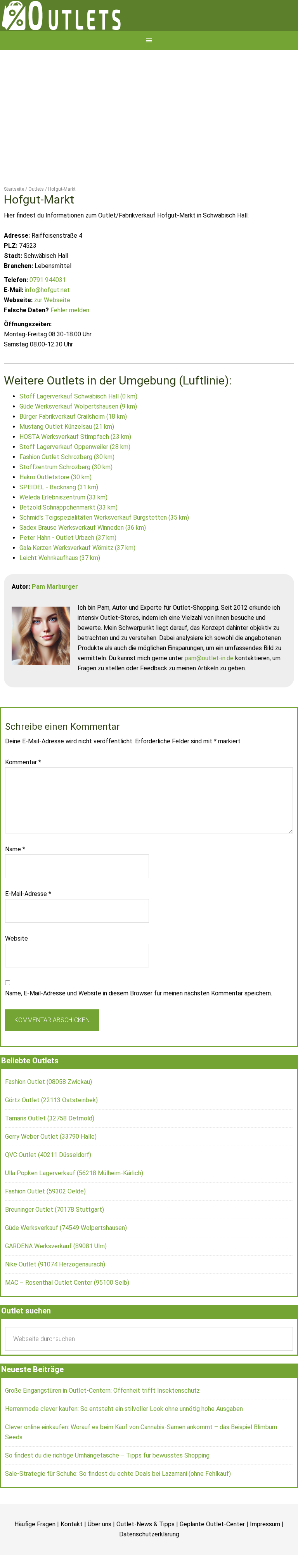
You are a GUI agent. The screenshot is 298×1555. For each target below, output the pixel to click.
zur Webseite (52, 327)
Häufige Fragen (34, 1551)
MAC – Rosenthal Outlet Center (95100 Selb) (67, 1309)
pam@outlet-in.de (209, 685)
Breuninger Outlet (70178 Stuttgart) (54, 1236)
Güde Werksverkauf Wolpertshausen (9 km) (78, 433)
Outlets (149, 29)
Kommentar (23, 789)
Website (16, 965)
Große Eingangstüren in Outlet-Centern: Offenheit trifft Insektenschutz (102, 1417)
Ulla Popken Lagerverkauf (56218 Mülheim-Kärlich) (74, 1200)
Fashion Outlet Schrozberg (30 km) (66, 484)
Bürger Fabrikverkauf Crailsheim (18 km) (73, 443)
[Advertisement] (149, 135)
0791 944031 (47, 307)
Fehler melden (69, 337)
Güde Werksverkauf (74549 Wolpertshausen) (66, 1255)
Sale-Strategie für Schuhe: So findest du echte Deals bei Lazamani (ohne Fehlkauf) (118, 1501)
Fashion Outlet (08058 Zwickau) (48, 1109)
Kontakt (72, 1551)
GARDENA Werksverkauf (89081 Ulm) (56, 1273)
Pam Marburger (55, 613)
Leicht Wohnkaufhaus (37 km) (59, 585)
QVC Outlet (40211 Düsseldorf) (48, 1182)
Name (15, 876)
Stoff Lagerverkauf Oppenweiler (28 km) (74, 474)
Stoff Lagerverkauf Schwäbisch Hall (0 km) (78, 423)
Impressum (265, 1551)
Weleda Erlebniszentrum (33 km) (63, 524)
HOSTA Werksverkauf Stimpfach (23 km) (75, 464)
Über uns (99, 1551)
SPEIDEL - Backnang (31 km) (58, 514)
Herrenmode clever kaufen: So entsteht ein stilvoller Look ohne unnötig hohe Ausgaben (124, 1436)
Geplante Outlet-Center (212, 1551)
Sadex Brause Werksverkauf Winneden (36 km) (82, 554)
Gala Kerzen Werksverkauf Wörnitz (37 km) (77, 575)
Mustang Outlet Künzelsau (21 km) (66, 453)
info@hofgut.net (47, 317)
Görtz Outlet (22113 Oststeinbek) (51, 1127)
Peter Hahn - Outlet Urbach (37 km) (67, 565)
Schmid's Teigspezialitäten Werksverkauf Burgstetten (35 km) (104, 544)
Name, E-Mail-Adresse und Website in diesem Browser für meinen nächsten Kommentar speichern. (138, 1020)
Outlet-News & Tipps (145, 1551)
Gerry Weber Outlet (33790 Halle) (51, 1163)
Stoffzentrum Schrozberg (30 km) (66, 494)
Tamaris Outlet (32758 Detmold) (49, 1145)
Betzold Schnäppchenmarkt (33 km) (68, 534)
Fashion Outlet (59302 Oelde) (45, 1218)
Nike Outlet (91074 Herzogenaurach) (55, 1291)
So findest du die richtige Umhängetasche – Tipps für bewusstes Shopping (107, 1482)
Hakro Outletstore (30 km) (55, 504)
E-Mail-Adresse (28, 921)
